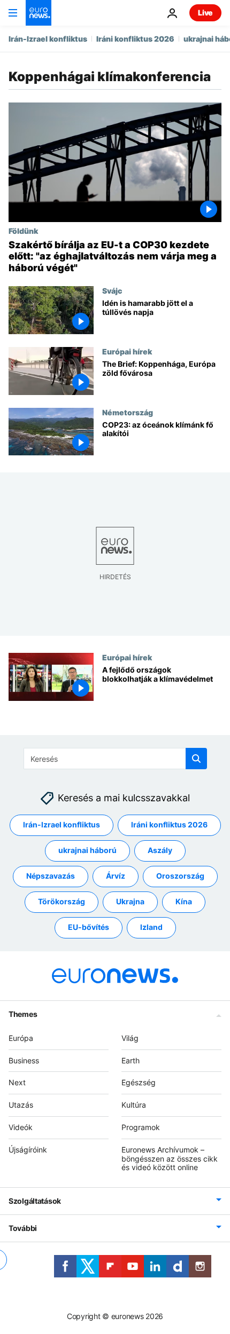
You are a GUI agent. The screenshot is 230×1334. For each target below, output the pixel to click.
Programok (140, 1127)
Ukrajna (130, 901)
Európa (21, 1037)
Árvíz (115, 875)
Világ (130, 1037)
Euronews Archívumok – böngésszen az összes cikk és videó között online (169, 1158)
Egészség (138, 1082)
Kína (183, 901)
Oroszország (180, 875)
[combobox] (115, 758)
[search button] (196, 758)
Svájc (112, 290)
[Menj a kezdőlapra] (38, 13)
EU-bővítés (88, 927)
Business (24, 1059)
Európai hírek (127, 351)
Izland (151, 927)
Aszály (160, 850)
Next (17, 1082)
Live (205, 12)
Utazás (21, 1104)
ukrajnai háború (87, 850)
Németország (127, 412)
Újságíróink (28, 1149)
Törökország (61, 901)
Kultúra (133, 1104)
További (23, 1228)
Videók (21, 1127)
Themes (23, 1013)
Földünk (23, 230)
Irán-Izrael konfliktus (48, 38)
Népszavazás (50, 875)
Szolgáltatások (35, 1200)
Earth (130, 1059)
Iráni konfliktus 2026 (135, 38)
